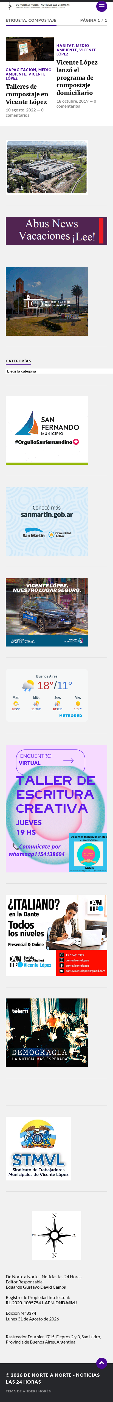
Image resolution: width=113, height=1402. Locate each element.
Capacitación (21, 70)
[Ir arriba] (101, 1363)
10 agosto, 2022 (21, 109)
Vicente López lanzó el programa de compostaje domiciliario (77, 78)
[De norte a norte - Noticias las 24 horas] (57, 6)
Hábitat (65, 45)
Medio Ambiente (72, 47)
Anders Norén (37, 1391)
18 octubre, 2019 (72, 101)
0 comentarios (25, 112)
